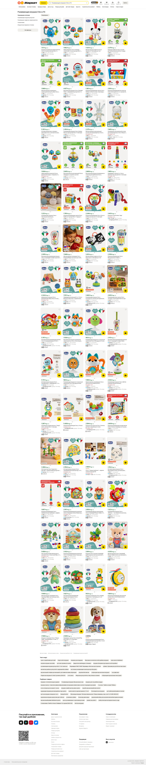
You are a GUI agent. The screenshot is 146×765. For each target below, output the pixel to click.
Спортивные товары (56, 746)
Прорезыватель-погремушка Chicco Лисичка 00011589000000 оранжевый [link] (94, 382)
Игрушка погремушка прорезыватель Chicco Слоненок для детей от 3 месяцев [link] (50, 50)
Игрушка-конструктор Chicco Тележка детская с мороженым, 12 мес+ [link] (95, 426)
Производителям (110, 721)
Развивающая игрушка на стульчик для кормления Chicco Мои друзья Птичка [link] (95, 340)
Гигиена (53, 723)
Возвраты (81, 726)
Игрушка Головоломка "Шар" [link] (115, 215)
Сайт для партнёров (84, 749)
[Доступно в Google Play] (26, 724)
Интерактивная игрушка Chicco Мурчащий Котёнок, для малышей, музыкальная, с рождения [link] (116, 470)
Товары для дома (55, 730)
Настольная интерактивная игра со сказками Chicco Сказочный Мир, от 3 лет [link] (50, 554)
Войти (125, 3)
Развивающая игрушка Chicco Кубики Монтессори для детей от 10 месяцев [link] (72, 132)
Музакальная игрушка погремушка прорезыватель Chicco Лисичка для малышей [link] (72, 340)
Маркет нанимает (110, 726)
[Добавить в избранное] (59, 20)
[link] (48, 660)
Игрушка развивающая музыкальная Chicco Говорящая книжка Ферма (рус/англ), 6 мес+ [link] (73, 512)
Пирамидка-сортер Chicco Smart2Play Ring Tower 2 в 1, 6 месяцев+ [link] (72, 638)
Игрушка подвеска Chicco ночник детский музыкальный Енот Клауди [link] (116, 50)
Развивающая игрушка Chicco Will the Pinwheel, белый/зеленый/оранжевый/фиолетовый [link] (117, 382)
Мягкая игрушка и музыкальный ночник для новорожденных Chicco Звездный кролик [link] (94, 132)
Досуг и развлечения (56, 717)
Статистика (7, 762)
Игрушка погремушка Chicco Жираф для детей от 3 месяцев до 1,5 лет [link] (95, 596)
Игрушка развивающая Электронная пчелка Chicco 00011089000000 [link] (117, 596)
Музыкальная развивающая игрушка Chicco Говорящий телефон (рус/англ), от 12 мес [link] (50, 257)
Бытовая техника (55, 721)
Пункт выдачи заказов (111, 723)
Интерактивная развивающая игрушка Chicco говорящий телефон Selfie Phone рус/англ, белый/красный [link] (117, 340)
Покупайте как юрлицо (84, 721)
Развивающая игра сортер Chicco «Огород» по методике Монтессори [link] (116, 298)
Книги (52, 742)
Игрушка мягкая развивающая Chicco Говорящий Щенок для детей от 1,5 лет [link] (95, 640)
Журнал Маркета (83, 728)
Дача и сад (53, 739)
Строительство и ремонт (57, 751)
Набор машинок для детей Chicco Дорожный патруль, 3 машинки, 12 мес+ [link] (49, 174)
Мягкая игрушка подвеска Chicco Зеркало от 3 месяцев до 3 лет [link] (94, 50)
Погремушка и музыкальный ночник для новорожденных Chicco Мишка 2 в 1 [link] (117, 132)
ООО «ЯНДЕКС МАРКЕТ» (138, 761)
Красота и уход (55, 735)
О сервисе (81, 723)
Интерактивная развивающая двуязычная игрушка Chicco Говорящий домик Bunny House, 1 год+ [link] (72, 596)
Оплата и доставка (83, 719)
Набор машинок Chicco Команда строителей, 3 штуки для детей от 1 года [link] (72, 50)
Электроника (54, 726)
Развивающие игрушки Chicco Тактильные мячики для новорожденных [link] (48, 216)
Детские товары (55, 753)
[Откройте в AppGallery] (31, 724)
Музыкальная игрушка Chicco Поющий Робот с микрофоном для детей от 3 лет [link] (73, 91)
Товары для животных (56, 748)
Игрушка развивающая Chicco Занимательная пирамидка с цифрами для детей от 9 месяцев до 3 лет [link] (50, 512)
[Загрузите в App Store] (21, 724)
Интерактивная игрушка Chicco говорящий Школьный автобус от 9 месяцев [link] (72, 470)
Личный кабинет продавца (85, 742)
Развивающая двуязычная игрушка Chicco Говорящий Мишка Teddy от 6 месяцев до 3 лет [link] (95, 512)
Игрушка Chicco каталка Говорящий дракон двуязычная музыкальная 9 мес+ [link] (94, 554)
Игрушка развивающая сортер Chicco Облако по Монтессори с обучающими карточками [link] (95, 91)
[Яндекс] (142, 763)
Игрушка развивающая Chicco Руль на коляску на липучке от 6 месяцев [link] (95, 216)
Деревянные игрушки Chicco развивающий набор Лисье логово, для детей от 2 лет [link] (50, 298)
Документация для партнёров (86, 746)
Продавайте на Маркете (85, 744)
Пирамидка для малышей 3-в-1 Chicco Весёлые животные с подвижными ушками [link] (72, 298)
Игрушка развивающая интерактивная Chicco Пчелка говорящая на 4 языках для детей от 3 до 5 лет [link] (117, 426)
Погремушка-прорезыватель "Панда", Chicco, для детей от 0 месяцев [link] (50, 426)
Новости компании (110, 717)
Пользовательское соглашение (19, 762)
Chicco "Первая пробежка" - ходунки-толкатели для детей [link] (95, 471)
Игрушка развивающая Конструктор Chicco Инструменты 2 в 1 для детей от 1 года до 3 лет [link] (117, 91)
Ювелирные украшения (57, 755)
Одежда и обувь (55, 728)
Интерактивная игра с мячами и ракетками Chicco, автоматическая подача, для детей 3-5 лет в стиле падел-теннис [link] (50, 132)
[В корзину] (59, 43)
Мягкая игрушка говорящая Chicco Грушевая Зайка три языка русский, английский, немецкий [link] (50, 596)
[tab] (22, 7)
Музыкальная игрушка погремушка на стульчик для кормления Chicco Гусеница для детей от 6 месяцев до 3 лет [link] (95, 174)
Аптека (53, 733)
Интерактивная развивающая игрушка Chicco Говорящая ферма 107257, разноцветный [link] (50, 340)
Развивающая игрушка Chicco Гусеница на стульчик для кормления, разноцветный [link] (95, 298)
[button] (45, 15)
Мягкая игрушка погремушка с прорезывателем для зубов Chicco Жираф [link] (50, 91)
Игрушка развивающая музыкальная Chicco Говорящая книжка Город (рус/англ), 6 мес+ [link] (72, 554)
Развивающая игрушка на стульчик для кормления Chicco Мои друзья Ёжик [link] (73, 382)
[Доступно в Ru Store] (36, 724)
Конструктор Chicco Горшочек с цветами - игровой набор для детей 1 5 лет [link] (50, 470)
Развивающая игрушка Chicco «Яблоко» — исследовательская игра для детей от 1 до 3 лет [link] (117, 512)
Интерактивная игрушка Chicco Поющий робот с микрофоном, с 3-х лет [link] (50, 382)
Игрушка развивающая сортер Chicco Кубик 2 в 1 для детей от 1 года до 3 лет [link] (72, 216)
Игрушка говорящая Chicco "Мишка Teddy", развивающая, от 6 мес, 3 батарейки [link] (50, 638)
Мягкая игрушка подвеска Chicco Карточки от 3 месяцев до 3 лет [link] (94, 257)
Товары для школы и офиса (58, 744)
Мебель (53, 719)
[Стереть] (86, 2)
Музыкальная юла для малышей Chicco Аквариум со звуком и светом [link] (73, 174)
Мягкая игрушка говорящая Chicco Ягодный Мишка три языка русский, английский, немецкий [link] (72, 257)
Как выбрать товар (83, 717)
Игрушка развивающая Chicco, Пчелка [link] (72, 425)
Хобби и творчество (56, 737)
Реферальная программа (112, 719)
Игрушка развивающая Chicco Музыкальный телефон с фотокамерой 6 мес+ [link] (115, 257)
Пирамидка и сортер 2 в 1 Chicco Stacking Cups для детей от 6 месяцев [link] (117, 174)
